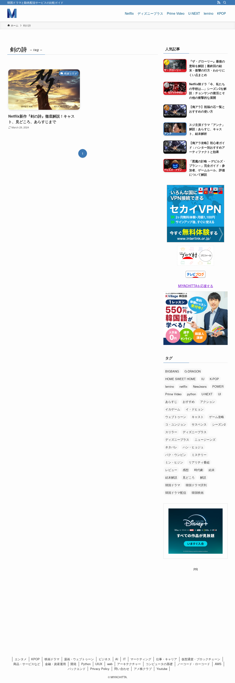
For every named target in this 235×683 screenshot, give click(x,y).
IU (202, 379)
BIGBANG (172, 371)
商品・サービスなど (26, 664)
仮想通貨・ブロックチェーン (201, 659)
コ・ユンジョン (175, 424)
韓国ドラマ (172, 485)
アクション (207, 401)
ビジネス (105, 659)
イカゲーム (172, 409)
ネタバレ (171, 447)
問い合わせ (121, 668)
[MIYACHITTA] (12, 13)
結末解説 (171, 477)
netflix (183, 386)
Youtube (162, 668)
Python (86, 664)
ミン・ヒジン (174, 462)
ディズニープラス (195, 432)
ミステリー (199, 454)
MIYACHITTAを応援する (195, 285)
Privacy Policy (99, 668)
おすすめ (189, 401)
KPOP (35, 659)
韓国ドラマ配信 (175, 492)
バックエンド (77, 668)
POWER (218, 386)
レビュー (171, 470)
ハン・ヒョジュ (193, 447)
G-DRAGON (193, 371)
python (191, 394)
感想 (186, 470)
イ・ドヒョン (195, 409)
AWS (218, 664)
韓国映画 (198, 492)
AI (116, 659)
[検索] (225, 2)
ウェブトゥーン (175, 417)
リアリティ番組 (199, 462)
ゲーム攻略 (216, 417)
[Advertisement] (195, 600)
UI (219, 394)
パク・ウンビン (175, 454)
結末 (212, 470)
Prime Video (173, 394)
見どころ (189, 477)
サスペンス (199, 424)
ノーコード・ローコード (193, 664)
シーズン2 (219, 424)
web (109, 664)
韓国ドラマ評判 (196, 485)
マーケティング (140, 659)
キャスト (198, 417)
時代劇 (198, 470)
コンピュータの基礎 (159, 664)
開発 (73, 664)
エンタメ (21, 659)
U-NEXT (207, 394)
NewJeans (200, 386)
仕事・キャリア (166, 659)
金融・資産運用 (55, 664)
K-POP (214, 379)
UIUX (98, 664)
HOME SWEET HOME (180, 379)
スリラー (171, 432)
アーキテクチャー (129, 664)
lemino (169, 386)
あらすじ (171, 401)
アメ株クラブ (143, 668)
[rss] (219, 2)
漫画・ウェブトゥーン (79, 659)
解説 (203, 477)
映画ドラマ (52, 659)
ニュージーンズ (205, 439)
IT (124, 659)
